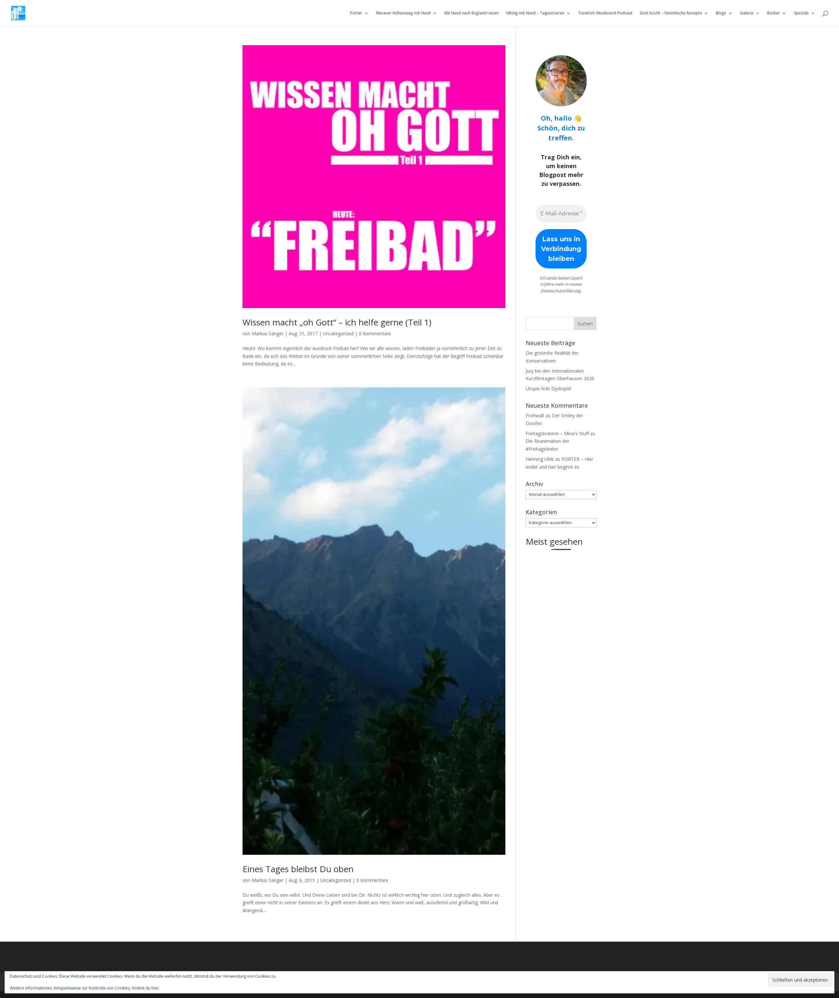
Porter (356, 13)
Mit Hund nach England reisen (471, 13)
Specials (801, 13)
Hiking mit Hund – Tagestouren (535, 13)
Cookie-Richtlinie (176, 988)
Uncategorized (338, 333)
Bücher (773, 13)
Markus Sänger (267, 333)
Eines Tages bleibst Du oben (298, 869)
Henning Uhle (540, 459)
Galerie (746, 13)
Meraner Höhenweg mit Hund (403, 13)
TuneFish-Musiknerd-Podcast (605, 13)
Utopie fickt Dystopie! (548, 388)
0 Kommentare (375, 333)
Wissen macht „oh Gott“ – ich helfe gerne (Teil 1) (337, 322)
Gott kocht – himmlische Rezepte (671, 13)
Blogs (721, 13)
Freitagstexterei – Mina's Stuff (557, 433)
